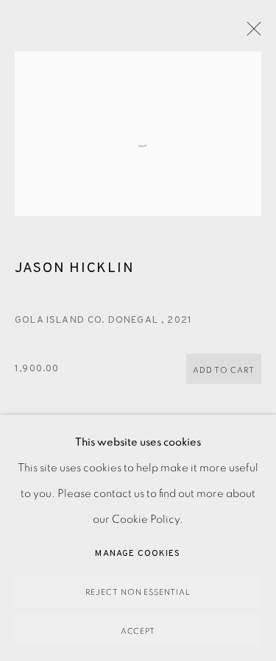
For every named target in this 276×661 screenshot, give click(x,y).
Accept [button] (138, 631)
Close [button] (250, 33)
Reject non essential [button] (138, 592)
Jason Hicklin (74, 268)
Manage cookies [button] (137, 554)
